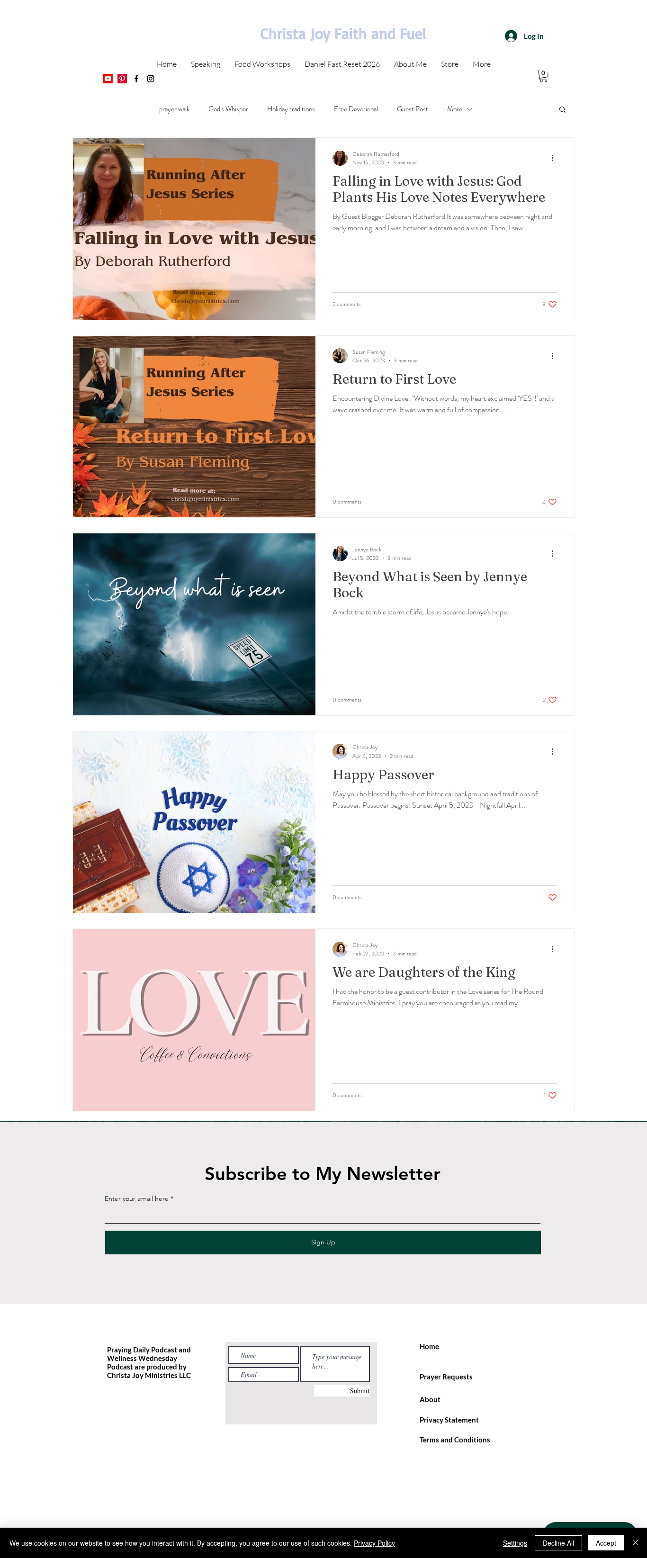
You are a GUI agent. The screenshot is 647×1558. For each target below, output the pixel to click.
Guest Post (412, 109)
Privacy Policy (374, 1543)
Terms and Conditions (455, 1439)
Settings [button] (515, 1543)
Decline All (558, 1543)
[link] (543, 76)
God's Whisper (228, 109)
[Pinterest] (122, 78)
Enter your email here (137, 1198)
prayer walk (174, 109)
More (454, 109)
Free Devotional (356, 109)
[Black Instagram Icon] (150, 78)
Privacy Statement (449, 1419)
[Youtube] (108, 78)
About (430, 1399)
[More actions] (555, 158)
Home (429, 1346)
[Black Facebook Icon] (136, 78)
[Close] (635, 1542)
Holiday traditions (291, 109)
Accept (606, 1543)
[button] (562, 110)
